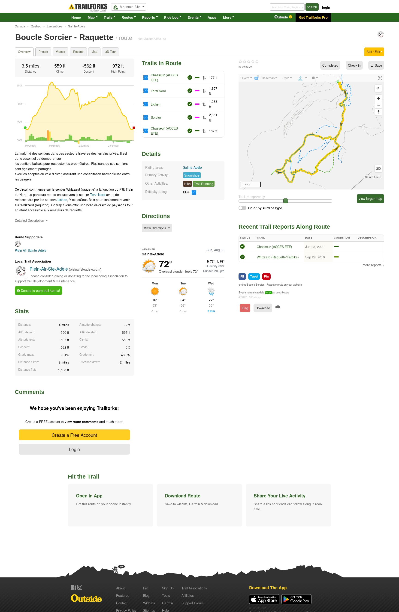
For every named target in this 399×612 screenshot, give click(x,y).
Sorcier (156, 117)
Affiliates (187, 595)
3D (378, 168)
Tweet (254, 276)
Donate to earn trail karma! (40, 290)
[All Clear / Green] (242, 247)
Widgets (149, 603)
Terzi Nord (97, 194)
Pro (145, 588)
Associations (194, 588)
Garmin (167, 603)
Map (91, 17)
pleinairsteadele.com (85, 269)
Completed (330, 65)
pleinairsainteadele (253, 292)
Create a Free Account (74, 435)
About (120, 588)
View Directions (155, 228)
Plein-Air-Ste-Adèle (49, 268)
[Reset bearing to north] (378, 111)
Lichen (62, 199)
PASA (269, 293)
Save (378, 65)
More (227, 17)
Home (76, 17)
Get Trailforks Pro (313, 17)
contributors (282, 292)
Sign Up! (168, 588)
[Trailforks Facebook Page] (73, 587)
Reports (148, 17)
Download (263, 308)
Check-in (354, 65)
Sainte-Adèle (192, 167)
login (326, 7)
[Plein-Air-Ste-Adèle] (380, 36)
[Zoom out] (378, 105)
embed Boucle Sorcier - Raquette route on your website (270, 284)
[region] (311, 131)
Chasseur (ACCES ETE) (274, 246)
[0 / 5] (249, 62)
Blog (146, 595)
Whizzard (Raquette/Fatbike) (278, 257)
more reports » (373, 265)
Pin (266, 276)
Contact (121, 603)
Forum (192, 603)
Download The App (268, 587)
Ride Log (171, 17)
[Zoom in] (378, 98)
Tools (166, 595)
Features (122, 595)
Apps (212, 17)
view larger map (370, 198)
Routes (127, 17)
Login (74, 449)
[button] (110, 505)
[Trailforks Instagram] (79, 587)
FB (242, 276)
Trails (108, 17)
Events (193, 17)
